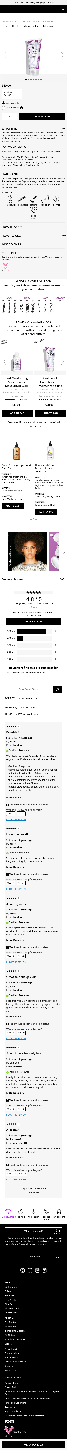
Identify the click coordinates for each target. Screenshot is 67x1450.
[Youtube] (45, 1270)
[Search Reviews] (57, 689)
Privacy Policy (27, 1241)
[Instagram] (22, 1270)
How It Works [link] (13, 227)
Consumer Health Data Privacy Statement (25, 1415)
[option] (17, 377)
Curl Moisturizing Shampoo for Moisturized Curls (16, 382)
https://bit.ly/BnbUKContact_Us (25, 786)
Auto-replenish (12, 108)
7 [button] (41, 79)
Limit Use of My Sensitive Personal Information (27, 1398)
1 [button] (26, 79)
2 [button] (28, 79)
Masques (6, 21)
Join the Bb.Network (15, 1339)
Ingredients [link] (11, 244)
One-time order (12, 103)
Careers (8, 1343)
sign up (57, 1233)
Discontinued (11, 1312)
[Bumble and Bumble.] (22, 9)
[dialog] (33, 1238)
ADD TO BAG (13, 506)
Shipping (9, 1366)
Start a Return (11, 1357)
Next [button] (62, 55)
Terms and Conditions (15, 1402)
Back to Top (33, 1192)
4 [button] (33, 79)
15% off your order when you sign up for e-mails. (33, 2)
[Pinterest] (37, 1270)
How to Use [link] (11, 236)
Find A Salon (11, 1299)
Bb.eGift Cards (12, 1308)
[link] (8, 1213)
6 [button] (38, 79)
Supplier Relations (13, 1411)
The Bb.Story (11, 1322)
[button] (31, 519)
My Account (11, 1370)
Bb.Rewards (11, 1287)
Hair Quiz (9, 1295)
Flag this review (16, 819)
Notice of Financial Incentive (33, 1243)
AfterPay (9, 1304)
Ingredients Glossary (15, 1330)
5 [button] (36, 79)
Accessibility (11, 1407)
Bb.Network (11, 1335)
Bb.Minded (10, 1326)
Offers (8, 1291)
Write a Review (33, 621)
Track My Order (12, 1353)
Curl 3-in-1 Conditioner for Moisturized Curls (50, 382)
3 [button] (31, 79)
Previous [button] (4, 55)
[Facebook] (30, 1270)
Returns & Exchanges (15, 1361)
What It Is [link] (9, 129)
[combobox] (36, 1257)
